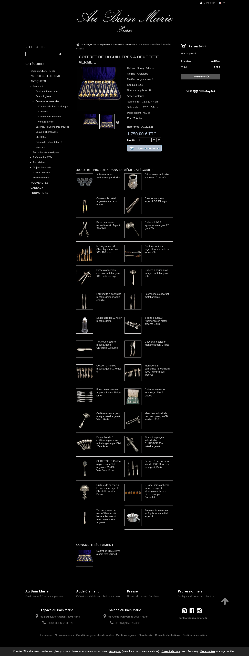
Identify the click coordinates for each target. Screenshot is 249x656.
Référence (133, 126)
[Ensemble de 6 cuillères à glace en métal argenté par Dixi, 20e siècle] (84, 444)
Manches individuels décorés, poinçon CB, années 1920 (157, 416)
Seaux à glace (43, 96)
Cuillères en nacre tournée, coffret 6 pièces (155, 392)
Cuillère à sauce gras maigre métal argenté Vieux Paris (108, 416)
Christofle (41, 137)
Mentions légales (126, 635)
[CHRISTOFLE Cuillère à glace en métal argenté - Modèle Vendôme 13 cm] (84, 468)
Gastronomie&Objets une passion (44, 596)
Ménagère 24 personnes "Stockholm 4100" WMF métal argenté (157, 370)
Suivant (117, 122)
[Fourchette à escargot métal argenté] (132, 301)
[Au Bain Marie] (124, 21)
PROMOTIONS (39, 192)
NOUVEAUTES (39, 182)
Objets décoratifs (42, 167)
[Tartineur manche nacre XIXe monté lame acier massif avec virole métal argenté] (84, 517)
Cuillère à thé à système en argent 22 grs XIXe (157, 225)
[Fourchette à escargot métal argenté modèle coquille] (84, 301)
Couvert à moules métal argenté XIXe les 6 (108, 368)
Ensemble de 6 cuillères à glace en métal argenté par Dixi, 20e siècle (108, 442)
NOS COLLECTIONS (42, 70)
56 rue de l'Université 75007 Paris (128, 616)
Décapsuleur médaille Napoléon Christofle (157, 176)
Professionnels (190, 591)
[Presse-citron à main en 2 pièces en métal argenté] (132, 517)
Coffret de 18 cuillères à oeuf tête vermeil (108, 552)
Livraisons (46, 635)
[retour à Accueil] (78, 45)
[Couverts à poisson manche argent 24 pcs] (132, 349)
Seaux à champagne (47, 132)
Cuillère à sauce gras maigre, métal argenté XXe (157, 273)
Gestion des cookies (195, 635)
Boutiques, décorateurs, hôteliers (196, 596)
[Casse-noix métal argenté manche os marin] (84, 205)
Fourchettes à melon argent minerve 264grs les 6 (108, 392)
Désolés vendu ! (41, 177)
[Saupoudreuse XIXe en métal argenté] (84, 325)
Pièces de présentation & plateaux (49, 144)
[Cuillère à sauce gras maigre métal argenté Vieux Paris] (84, 420)
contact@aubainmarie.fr (193, 618)
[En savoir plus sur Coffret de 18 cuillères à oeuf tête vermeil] (84, 558)
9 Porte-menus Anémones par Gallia (108, 176)
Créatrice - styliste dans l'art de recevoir (98, 596)
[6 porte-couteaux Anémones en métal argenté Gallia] (132, 325)
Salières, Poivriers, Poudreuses (52, 127)
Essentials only (171, 651)
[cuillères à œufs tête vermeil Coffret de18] (90, 121)
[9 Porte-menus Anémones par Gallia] (84, 181)
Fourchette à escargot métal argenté (157, 295)
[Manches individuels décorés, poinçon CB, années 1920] (132, 420)
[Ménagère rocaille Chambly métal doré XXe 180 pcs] (84, 253)
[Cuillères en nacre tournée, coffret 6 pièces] (132, 396)
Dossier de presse (137, 596)
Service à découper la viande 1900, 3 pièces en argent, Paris (157, 464)
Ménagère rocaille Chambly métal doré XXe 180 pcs (107, 249)
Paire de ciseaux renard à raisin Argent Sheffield (108, 225)
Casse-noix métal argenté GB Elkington (156, 200)
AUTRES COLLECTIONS (45, 76)
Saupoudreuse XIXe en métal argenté (109, 319)
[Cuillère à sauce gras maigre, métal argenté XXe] (132, 277)
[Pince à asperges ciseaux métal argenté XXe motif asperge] (84, 277)
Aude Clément (87, 591)
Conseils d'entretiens (167, 635)
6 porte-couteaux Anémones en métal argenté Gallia (156, 320)
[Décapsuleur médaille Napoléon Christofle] (132, 181)
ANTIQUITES (38, 81)
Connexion (209, 2)
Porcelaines (39, 162)
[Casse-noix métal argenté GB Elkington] (132, 205)
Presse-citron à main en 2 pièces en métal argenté (156, 513)
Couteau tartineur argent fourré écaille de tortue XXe (157, 249)
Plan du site (145, 635)
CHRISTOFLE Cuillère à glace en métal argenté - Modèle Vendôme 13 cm (108, 466)
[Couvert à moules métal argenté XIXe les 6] (84, 372)
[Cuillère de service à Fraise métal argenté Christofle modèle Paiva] (84, 492)
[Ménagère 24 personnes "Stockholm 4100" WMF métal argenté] (132, 372)
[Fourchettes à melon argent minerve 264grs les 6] (84, 396)
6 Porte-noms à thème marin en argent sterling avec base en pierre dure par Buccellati (157, 491)
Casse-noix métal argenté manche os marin (107, 201)
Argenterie (38, 86)
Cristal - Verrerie (41, 172)
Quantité (131, 140)
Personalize (207, 651)
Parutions (154, 596)
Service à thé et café (47, 91)
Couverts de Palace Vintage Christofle (53, 109)
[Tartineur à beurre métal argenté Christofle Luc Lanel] (84, 349)
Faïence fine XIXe (42, 157)
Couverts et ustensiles (47, 101)
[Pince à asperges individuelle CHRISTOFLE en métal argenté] (132, 444)
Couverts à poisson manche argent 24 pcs (157, 343)
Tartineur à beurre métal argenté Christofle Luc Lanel (107, 344)
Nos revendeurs (64, 635)
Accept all (115, 651)
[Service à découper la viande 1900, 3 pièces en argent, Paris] (132, 468)
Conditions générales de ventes (94, 635)
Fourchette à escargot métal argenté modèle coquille (108, 296)
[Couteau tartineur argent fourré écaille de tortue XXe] (132, 253)
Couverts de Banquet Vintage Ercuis (49, 119)
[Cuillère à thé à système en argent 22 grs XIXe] (132, 229)
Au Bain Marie (36, 591)
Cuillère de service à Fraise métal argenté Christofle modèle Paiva (107, 490)
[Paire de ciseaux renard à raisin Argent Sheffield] (84, 229)
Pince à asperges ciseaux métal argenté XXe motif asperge (108, 273)
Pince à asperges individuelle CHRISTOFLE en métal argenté (154, 442)
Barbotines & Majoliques (46, 152)
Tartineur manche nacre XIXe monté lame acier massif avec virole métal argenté (106, 516)
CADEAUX (36, 187)
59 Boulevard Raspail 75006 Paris (60, 616)
